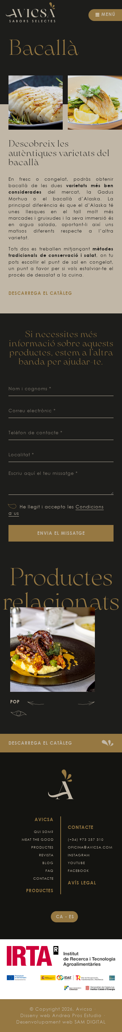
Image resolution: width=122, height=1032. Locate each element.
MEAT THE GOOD (38, 839)
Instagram (79, 855)
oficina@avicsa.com (90, 847)
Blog (48, 863)
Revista (46, 855)
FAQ (49, 871)
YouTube (76, 863)
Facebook (78, 871)
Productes (42, 847)
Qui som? (44, 832)
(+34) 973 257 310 (86, 839)
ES (71, 917)
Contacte (43, 878)
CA (60, 917)
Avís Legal (82, 883)
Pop (15, 702)
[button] (35, 703)
